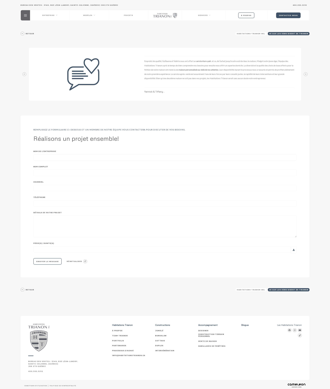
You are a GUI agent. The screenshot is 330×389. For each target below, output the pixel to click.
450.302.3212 (300, 5)
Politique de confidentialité (63, 386)
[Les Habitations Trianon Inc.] (165, 15)
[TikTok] (300, 335)
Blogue (245, 325)
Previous (24, 74)
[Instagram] (295, 330)
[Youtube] (300, 330)
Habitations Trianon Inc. (251, 34)
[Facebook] (289, 330)
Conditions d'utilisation (35, 386)
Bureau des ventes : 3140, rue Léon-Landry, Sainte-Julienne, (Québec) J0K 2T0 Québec (53, 363)
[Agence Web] (297, 385)
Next (306, 74)
